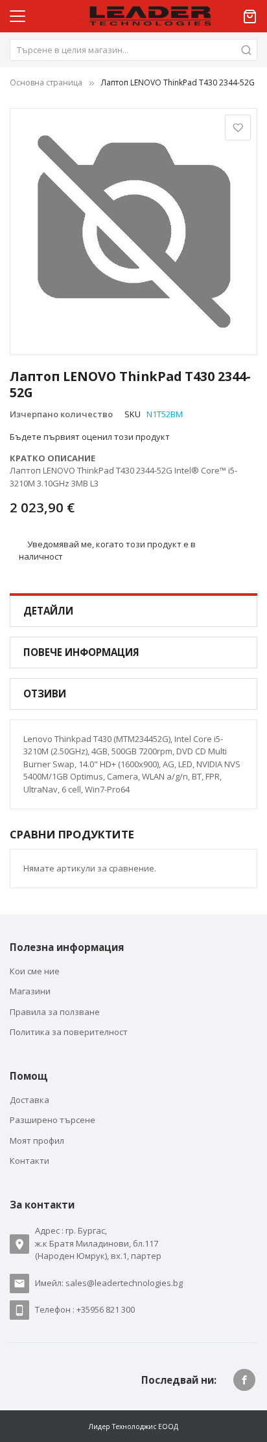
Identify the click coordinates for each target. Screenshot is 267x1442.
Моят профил (37, 1140)
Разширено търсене (52, 1120)
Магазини (30, 991)
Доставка (29, 1100)
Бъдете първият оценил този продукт (90, 436)
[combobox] (133, 50)
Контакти (29, 1160)
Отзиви (44, 693)
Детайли (48, 610)
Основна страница (46, 82)
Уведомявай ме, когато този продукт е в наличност (107, 550)
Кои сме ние (35, 971)
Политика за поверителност (69, 1032)
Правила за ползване (55, 1012)
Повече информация (81, 652)
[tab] (133, 611)
